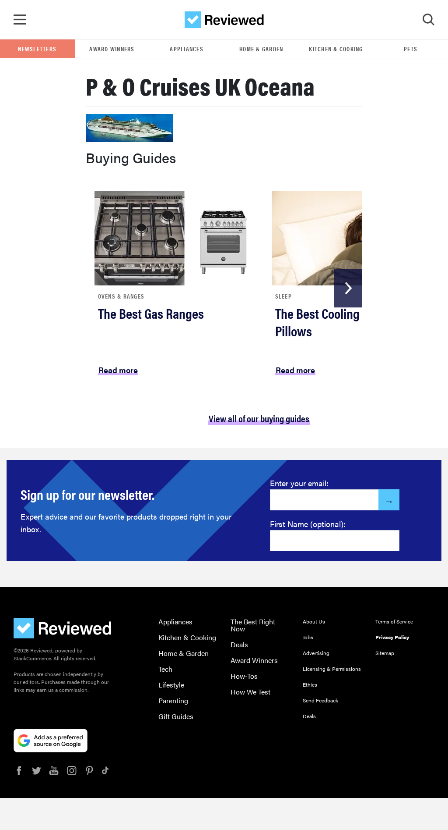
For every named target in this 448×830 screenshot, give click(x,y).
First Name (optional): (308, 523)
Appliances (186, 48)
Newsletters (37, 48)
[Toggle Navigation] (20, 20)
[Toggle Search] (428, 20)
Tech (165, 669)
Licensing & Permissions (332, 669)
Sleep (283, 296)
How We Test (250, 692)
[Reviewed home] (224, 19)
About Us (314, 621)
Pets (410, 48)
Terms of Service (394, 621)
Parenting (173, 700)
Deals (239, 644)
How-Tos (244, 676)
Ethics (310, 684)
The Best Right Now (253, 625)
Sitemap (384, 653)
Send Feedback (320, 700)
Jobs (308, 637)
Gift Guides (175, 716)
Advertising (316, 653)
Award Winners (111, 48)
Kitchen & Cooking (336, 48)
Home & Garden (261, 48)
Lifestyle (171, 685)
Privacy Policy (392, 637)
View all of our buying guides (259, 418)
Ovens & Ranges (121, 296)
